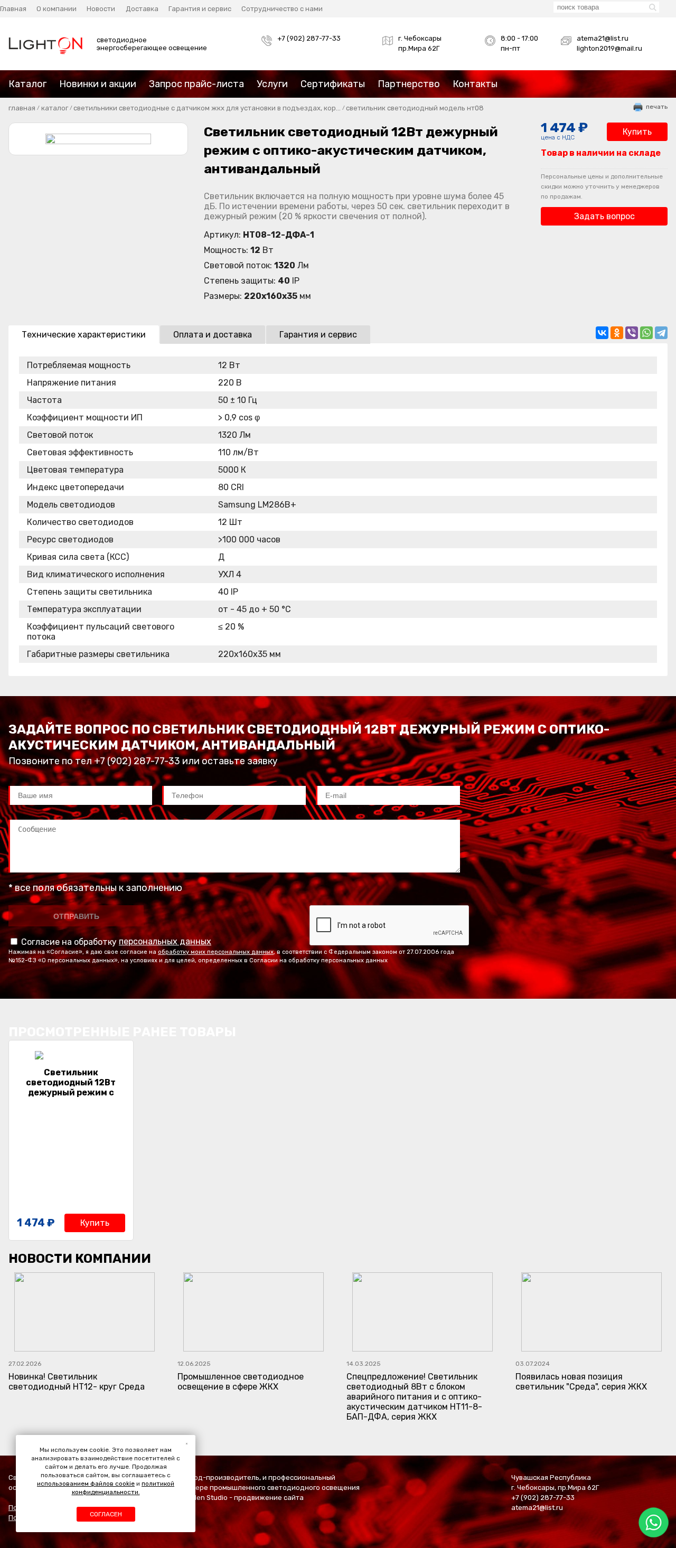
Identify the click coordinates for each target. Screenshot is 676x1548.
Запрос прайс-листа (196, 84)
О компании (56, 9)
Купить (637, 132)
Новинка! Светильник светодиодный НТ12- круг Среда (76, 1376)
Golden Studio (205, 1498)
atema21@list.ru (602, 38)
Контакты (475, 84)
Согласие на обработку (115, 942)
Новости (101, 9)
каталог (54, 108)
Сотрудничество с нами (282, 9)
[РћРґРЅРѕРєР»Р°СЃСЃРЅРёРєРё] (617, 332)
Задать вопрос (604, 216)
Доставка (142, 9)
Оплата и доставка (212, 335)
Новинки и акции (97, 84)
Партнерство (409, 84)
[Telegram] (661, 332)
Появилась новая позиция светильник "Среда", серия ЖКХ (581, 1376)
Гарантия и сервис (199, 9)
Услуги (272, 84)
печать (657, 106)
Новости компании (79, 1258)
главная (21, 108)
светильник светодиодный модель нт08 (415, 108)
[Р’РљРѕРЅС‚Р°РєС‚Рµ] (602, 332)
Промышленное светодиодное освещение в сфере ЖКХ (240, 1376)
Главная (13, 9)
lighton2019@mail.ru (609, 48)
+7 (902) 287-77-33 (309, 38)
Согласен (106, 1514)
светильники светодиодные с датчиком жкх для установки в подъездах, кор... (207, 108)
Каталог (27, 84)
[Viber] (631, 332)
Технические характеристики (84, 335)
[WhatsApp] (646, 332)
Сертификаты (333, 84)
